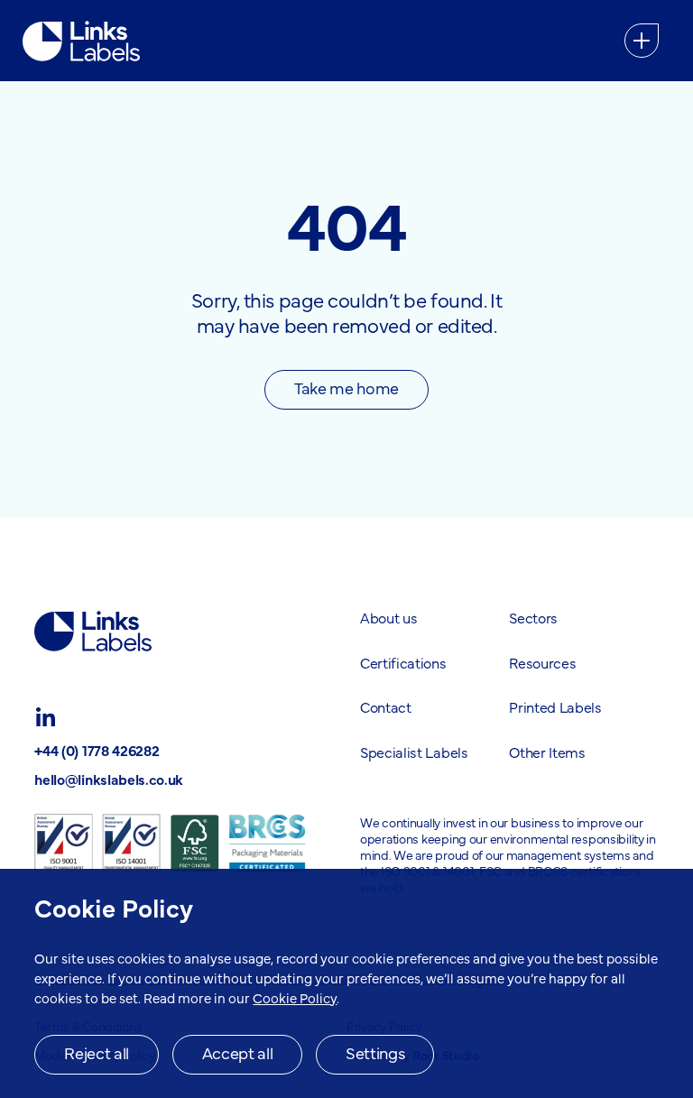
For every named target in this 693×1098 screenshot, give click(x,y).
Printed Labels (555, 706)
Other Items (547, 752)
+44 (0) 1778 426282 (96, 750)
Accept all (237, 1052)
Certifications (403, 662)
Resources (542, 662)
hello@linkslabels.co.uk (108, 778)
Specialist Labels (414, 752)
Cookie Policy (295, 997)
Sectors (533, 617)
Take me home (346, 387)
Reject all (96, 1052)
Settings (375, 1052)
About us (388, 617)
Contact (385, 706)
